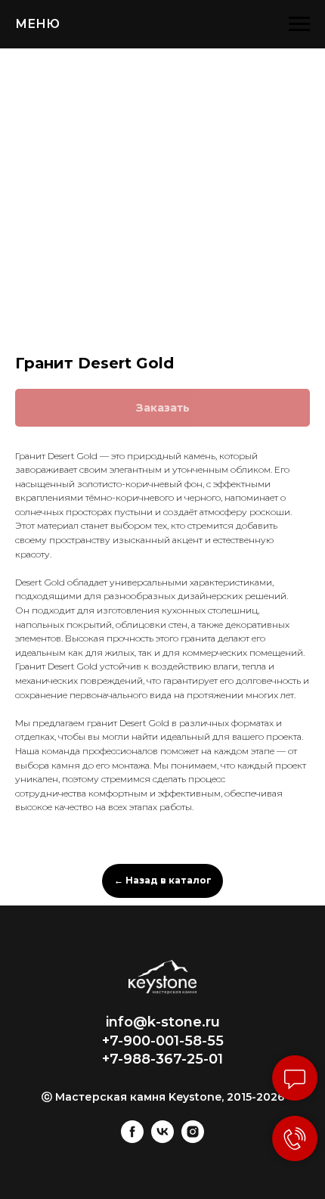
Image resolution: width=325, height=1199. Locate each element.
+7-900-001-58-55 (163, 1041)
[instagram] (192, 1138)
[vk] (162, 1138)
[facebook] (132, 1138)
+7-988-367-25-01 (162, 1059)
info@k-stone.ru (163, 1022)
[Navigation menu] (299, 24)
